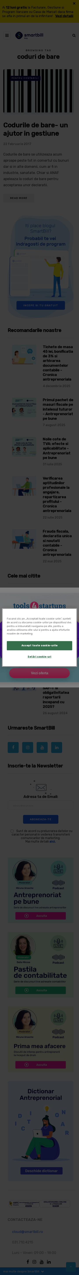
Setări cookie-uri (39, 656)
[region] (39, 637)
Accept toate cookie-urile (39, 645)
